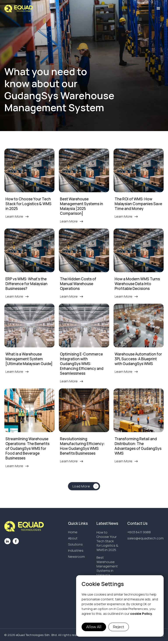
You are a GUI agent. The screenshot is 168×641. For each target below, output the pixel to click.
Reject (118, 627)
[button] (158, 8)
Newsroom (76, 557)
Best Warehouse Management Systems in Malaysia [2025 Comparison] (107, 570)
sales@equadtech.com (145, 538)
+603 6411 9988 (139, 532)
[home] (18, 8)
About (72, 538)
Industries (75, 551)
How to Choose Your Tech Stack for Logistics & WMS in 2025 (107, 541)
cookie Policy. (141, 613)
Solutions (75, 544)
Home (72, 532)
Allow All (94, 627)
